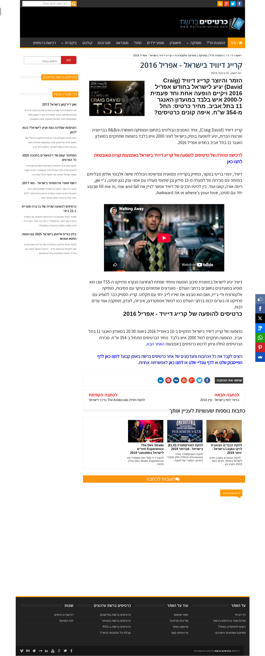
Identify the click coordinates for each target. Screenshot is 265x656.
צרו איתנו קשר (179, 632)
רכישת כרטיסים (44, 42)
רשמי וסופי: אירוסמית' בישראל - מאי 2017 (49, 183)
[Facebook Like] (260, 299)
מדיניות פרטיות (179, 620)
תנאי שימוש (181, 614)
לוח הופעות (66, 620)
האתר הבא (155, 344)
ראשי (234, 42)
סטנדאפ (122, 42)
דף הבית (240, 614)
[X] (260, 318)
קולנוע (87, 42)
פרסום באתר (180, 626)
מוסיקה (195, 42)
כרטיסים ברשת (223, 651)
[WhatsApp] (260, 338)
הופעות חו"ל (216, 42)
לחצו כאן (234, 161)
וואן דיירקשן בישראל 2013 (59, 104)
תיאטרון (175, 42)
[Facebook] (260, 308)
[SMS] (260, 328)
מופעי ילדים (155, 42)
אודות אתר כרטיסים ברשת (229, 620)
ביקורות (71, 42)
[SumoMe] (260, 357)
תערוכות (104, 42)
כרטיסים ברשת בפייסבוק (115, 614)
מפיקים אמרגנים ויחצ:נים (230, 632)
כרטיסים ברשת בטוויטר (116, 620)
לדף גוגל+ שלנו (201, 362)
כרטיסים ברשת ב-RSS (117, 626)
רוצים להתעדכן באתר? (232, 626)
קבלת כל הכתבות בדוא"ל (115, 632)
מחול (137, 42)
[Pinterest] (260, 347)
